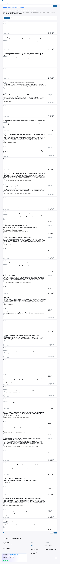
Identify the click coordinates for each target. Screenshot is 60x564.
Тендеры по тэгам (47, 546)
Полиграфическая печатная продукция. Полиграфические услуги (13, 114)
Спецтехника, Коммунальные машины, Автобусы (10, 343)
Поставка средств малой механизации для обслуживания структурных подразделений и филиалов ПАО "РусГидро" (21, 335)
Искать (7, 17)
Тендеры (6, 3)
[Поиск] (9, 1)
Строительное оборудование (7, 368)
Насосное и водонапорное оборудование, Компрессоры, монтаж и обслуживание (15, 231)
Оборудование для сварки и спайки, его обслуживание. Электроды (13, 230)
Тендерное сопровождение (22, 3)
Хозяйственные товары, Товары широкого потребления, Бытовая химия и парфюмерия (16, 207)
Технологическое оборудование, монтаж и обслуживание (11, 342)
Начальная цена (50, 24)
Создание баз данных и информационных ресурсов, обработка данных (14, 382)
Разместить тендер (39, 3)
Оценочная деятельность (7, 291)
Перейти (55, 532)
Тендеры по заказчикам (48, 548)
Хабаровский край (29, 227)
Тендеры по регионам (48, 544)
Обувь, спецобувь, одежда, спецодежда (9, 128)
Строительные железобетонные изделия (9, 256)
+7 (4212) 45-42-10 (7, 547)
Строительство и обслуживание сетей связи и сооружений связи (13, 505)
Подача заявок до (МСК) (51, 32)
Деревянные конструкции (7, 244)
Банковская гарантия (46, 3)
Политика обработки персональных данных (31, 556)
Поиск (3, 3)
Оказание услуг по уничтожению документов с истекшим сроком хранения (15, 375)
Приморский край (28, 279)
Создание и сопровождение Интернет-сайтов (10, 431)
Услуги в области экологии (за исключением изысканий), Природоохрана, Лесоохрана (16, 417)
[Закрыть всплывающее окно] (25, 554)
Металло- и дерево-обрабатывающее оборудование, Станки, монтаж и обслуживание (16, 354)
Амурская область (40, 279)
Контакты (15, 3)
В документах (14, 17)
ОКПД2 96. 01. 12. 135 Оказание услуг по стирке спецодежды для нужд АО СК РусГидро (16, 94)
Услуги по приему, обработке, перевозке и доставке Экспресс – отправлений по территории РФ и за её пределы (21, 24)
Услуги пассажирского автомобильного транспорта (11, 89)
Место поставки (5, 26)
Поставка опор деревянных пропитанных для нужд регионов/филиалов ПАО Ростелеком (17, 237)
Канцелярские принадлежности (8, 304)
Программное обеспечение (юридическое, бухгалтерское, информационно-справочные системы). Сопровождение (20, 446)
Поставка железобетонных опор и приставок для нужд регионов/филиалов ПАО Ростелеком (18, 249)
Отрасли (4, 45)
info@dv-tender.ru (6, 548)
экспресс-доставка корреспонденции (9, 275)
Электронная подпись (31, 3)
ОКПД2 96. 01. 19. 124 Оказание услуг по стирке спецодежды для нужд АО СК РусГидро (16, 213)
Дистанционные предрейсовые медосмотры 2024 (11, 451)
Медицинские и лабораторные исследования (10, 142)
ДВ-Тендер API (53, 3)
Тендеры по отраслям (48, 545)
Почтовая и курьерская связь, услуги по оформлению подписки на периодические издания (17, 31)
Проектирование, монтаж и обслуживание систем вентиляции (12, 229)
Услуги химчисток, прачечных (7, 76)
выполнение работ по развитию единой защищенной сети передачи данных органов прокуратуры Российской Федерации (22, 498)
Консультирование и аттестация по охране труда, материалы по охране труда (15, 316)
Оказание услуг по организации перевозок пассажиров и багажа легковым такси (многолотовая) (18, 82)
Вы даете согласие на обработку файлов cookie (10, 555)
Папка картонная (6, 297)
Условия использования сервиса (52, 556)
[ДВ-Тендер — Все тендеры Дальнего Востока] (5, 1)
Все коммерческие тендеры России (50, 549)
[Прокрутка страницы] (56, 558)
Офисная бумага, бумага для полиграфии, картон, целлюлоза (12, 206)
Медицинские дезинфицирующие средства (10, 47)
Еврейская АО (35, 227)
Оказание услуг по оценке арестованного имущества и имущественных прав (15, 225)
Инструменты (5, 341)
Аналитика (11, 3)
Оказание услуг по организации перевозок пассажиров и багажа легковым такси (16, 521)
